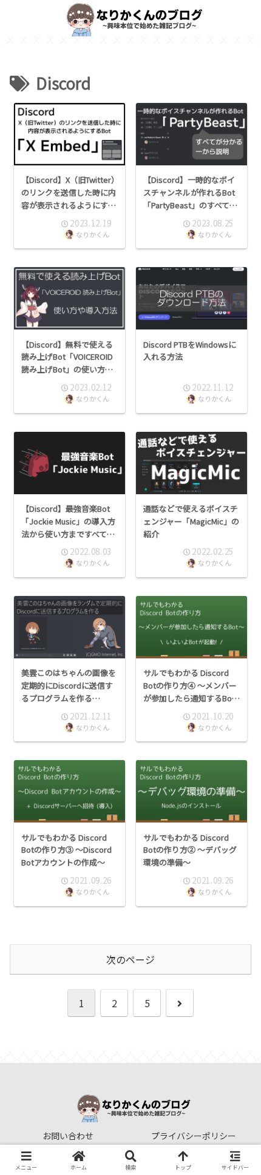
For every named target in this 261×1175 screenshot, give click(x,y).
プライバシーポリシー (193, 1136)
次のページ (130, 959)
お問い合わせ (67, 1136)
